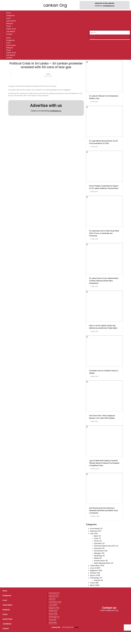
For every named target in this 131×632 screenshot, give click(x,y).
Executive (98, 548)
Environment (95, 528)
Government (99, 551)
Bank (96, 536)
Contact (9, 57)
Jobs (92, 533)
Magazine (94, 570)
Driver (96, 541)
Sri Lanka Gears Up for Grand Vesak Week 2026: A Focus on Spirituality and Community (104, 233)
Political (93, 573)
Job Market (10, 55)
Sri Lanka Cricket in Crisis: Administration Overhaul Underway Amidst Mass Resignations (103, 280)
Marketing (98, 556)
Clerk (96, 538)
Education (98, 543)
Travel (8, 50)
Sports (92, 575)
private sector (99, 561)
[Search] (92, 36)
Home (8, 38)
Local (8, 43)
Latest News (11, 45)
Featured (9, 48)
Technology (94, 578)
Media (96, 558)
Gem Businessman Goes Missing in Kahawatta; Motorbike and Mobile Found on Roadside (103, 510)
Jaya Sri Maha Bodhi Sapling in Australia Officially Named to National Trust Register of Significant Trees (104, 463)
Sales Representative (102, 563)
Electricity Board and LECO (104, 546)
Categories (10, 40)
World (92, 585)
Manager (97, 553)
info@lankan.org (108, 6)
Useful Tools (11, 53)
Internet (97, 580)
